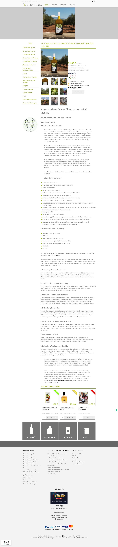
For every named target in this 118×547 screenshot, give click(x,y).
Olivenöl (55, 5)
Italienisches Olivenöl (54, 468)
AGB (79, 536)
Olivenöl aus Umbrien (29, 65)
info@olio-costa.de (61, 516)
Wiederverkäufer (71, 538)
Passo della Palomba (78, 462)
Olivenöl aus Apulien (29, 48)
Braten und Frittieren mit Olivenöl (58, 460)
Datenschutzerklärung (70, 536)
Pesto (24, 96)
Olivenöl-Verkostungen (30, 103)
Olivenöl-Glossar (52, 456)
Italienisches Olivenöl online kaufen (58, 470)
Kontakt (40, 538)
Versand (63, 5)
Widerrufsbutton (82, 538)
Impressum (58, 536)
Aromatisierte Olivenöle (30, 77)
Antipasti (25, 86)
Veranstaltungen (49, 538)
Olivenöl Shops (60, 538)
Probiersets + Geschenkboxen (28, 69)
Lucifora (74, 460)
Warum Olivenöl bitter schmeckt (57, 454)
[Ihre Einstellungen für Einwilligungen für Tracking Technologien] (116, 410)
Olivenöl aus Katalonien (30, 61)
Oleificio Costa (76, 458)
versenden (60, 380)
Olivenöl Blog (51, 474)
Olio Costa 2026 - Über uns (45, 536)
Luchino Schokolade (78, 464)
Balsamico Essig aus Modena (29, 81)
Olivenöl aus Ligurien (29, 51)
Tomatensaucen (28, 89)
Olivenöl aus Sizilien (29, 54)
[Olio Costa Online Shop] (30, 132)
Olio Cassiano (76, 456)
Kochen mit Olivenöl (54, 472)
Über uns (72, 5)
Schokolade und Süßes (30, 99)
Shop (46, 5)
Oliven (25, 73)
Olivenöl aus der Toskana (30, 58)
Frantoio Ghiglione (77, 454)
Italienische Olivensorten (55, 458)
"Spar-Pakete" (56, 255)
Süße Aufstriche (27, 92)
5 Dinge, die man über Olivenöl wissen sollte (57, 465)
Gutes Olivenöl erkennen (55, 462)
